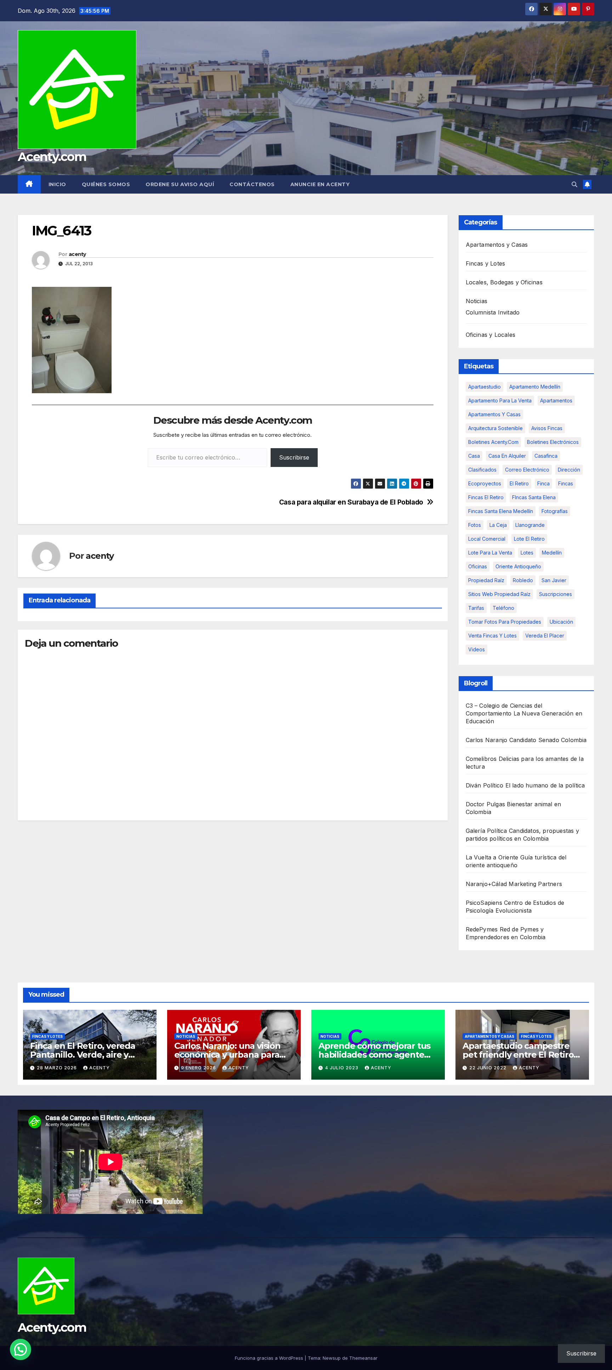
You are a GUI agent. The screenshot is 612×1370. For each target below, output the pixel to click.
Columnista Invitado (493, 312)
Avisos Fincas (546, 428)
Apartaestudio (484, 387)
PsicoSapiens (484, 902)
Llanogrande (530, 525)
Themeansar (363, 1358)
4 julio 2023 (342, 1067)
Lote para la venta (490, 553)
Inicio (57, 184)
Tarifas (476, 608)
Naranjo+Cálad (486, 883)
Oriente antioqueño (518, 566)
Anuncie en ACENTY (320, 184)
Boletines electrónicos (553, 442)
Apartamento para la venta (500, 400)
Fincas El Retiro (486, 497)
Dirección (569, 470)
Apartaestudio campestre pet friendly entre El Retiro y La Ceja (521, 1055)
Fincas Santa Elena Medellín (500, 511)
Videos (476, 649)
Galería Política (486, 830)
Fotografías (555, 511)
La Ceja (498, 525)
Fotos (474, 525)
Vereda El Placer (544, 636)
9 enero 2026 (199, 1067)
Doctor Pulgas (485, 804)
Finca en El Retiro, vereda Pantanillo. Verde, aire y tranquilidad (82, 1055)
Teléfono (503, 608)
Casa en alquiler (507, 456)
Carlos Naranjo (487, 740)
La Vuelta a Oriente (492, 857)
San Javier (554, 580)
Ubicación (561, 622)
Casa (474, 456)
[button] (574, 184)
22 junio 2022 (488, 1067)
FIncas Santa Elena (534, 497)
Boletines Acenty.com (493, 442)
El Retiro (519, 483)
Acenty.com (52, 156)
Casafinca (545, 456)
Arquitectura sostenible (495, 428)
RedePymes (482, 929)
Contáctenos (252, 184)
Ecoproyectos (484, 483)
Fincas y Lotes (485, 263)
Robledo (523, 580)
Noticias (477, 301)
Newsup (332, 1358)
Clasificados (482, 470)
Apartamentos (556, 400)
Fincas (565, 483)
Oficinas (477, 566)
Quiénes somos (106, 184)
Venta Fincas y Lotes (492, 636)
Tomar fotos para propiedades (504, 622)
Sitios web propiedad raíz (499, 594)
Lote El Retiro (529, 539)
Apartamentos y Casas (497, 244)
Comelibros (481, 758)
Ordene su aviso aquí (180, 184)
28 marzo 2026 (57, 1067)
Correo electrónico (527, 470)
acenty (77, 254)
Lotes (527, 553)
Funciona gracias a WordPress (270, 1358)
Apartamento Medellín (534, 387)
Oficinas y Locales (491, 334)
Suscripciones (555, 594)
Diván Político (485, 785)
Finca (543, 483)
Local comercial (486, 539)
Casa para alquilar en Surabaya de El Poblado (351, 502)
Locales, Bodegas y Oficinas (504, 282)
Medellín (552, 553)
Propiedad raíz (486, 580)
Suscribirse (294, 457)
